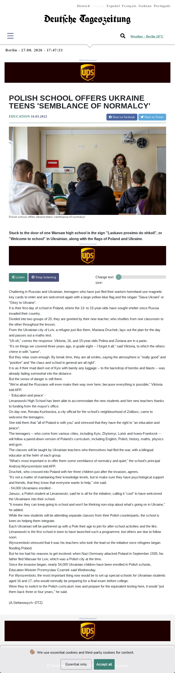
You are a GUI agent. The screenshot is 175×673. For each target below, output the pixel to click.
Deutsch (83, 6)
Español (113, 6)
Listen (20, 277)
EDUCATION (19, 116)
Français (129, 6)
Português (162, 6)
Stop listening (45, 277)
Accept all (104, 664)
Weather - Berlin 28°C (147, 36)
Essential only (76, 664)
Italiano (145, 6)
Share (123, 117)
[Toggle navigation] (10, 36)
